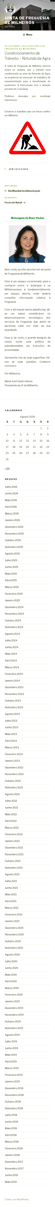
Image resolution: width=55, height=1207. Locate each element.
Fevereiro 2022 (14, 834)
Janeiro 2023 (12, 760)
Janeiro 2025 (12, 600)
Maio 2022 (11, 814)
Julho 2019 (11, 1041)
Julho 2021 (11, 881)
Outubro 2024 (13, 620)
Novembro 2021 (14, 854)
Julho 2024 (11, 640)
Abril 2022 (11, 821)
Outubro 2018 (13, 1101)
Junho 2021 (11, 887)
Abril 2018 (11, 1135)
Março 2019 (12, 1068)
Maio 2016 (11, 1181)
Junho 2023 (11, 727)
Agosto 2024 (12, 633)
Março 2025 (12, 587)
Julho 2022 (11, 800)
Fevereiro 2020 (14, 994)
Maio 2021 (11, 894)
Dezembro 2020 (14, 927)
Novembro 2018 (14, 1095)
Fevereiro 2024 (14, 673)
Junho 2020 (11, 968)
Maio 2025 (11, 573)
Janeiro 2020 (12, 1001)
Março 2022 (12, 827)
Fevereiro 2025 (14, 593)
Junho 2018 (11, 1121)
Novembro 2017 (14, 1168)
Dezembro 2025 (14, 526)
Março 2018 (12, 1141)
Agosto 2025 (12, 553)
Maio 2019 (11, 1054)
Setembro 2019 (14, 1028)
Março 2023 (12, 747)
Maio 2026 (11, 500)
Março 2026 (12, 513)
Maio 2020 (11, 974)
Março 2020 (12, 988)
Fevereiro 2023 (14, 754)
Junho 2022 (11, 807)
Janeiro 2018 (12, 1155)
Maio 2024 (11, 653)
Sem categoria (19, 169)
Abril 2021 (10, 901)
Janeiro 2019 (12, 1081)
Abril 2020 (11, 981)
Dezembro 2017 (14, 1161)
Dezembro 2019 (14, 1008)
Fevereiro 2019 (14, 1074)
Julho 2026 (11, 486)
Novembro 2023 (14, 694)
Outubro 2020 (13, 941)
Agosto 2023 (12, 714)
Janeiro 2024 (12, 680)
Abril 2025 (11, 580)
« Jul (7, 468)
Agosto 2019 (12, 1034)
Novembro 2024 (14, 613)
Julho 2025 (11, 560)
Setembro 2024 (14, 627)
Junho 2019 (11, 1048)
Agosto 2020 (12, 954)
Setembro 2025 (14, 547)
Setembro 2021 (14, 867)
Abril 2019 (11, 1061)
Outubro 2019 (13, 1021)
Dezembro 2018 (14, 1088)
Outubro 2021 (13, 861)
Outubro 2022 (13, 780)
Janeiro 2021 (12, 921)
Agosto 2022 (12, 794)
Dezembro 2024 (14, 607)
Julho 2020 (11, 961)
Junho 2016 (11, 1175)
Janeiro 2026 (12, 520)
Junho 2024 (11, 647)
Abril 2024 (11, 660)
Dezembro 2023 (14, 687)
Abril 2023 (11, 740)
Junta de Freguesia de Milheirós (27, 20)
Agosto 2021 (12, 874)
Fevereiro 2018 (14, 1148)
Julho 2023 (11, 720)
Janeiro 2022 (12, 841)
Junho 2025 (11, 567)
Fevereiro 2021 (13, 914)
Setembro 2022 (14, 787)
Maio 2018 (11, 1128)
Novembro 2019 (14, 1014)
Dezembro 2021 (14, 847)
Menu (29, 34)
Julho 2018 (11, 1115)
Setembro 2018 (14, 1108)
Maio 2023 (11, 734)
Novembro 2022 (14, 774)
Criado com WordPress (17, 1199)
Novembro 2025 (14, 533)
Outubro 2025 (13, 540)
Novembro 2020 (14, 934)
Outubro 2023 (13, 700)
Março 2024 (12, 667)
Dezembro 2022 (14, 767)
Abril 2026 (11, 506)
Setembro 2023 (14, 707)
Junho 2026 (11, 493)
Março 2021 (11, 907)
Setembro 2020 (14, 947)
